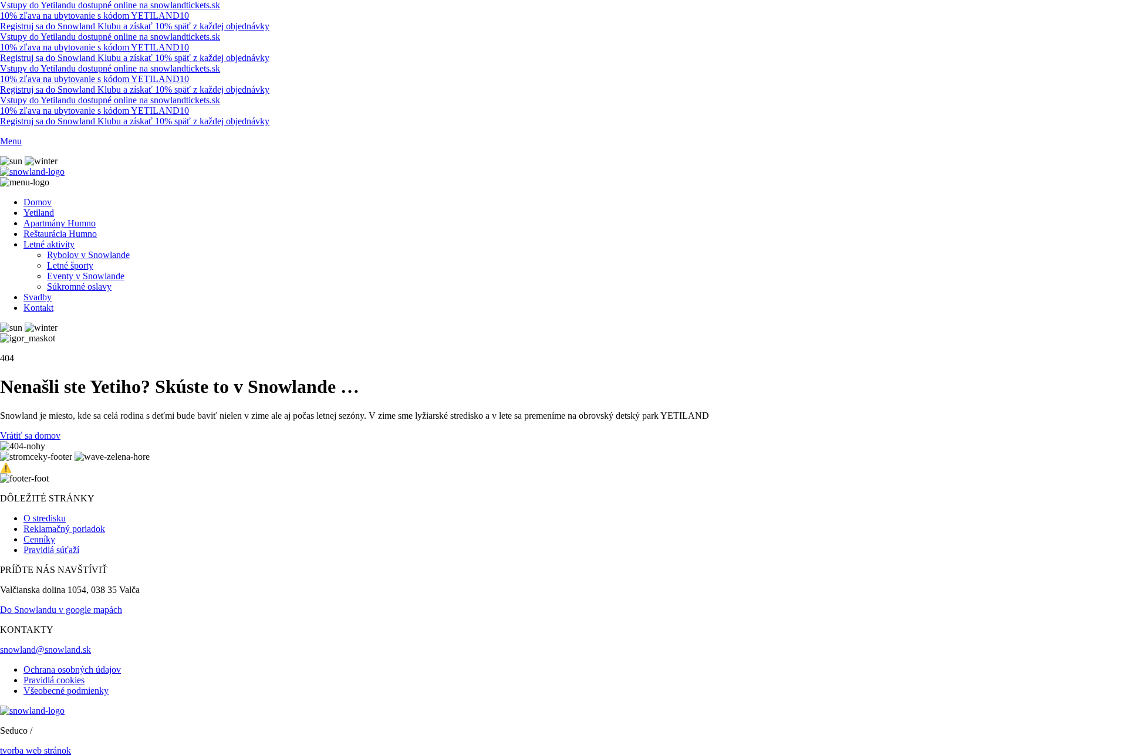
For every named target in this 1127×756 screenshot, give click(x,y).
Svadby (37, 297)
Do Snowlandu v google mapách (61, 610)
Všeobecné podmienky (66, 691)
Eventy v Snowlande (85, 276)
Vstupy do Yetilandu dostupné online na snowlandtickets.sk (110, 5)
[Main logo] (32, 172)
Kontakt (38, 308)
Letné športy (70, 265)
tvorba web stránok (35, 750)
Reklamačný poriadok (64, 529)
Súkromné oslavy (79, 286)
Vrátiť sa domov (30, 435)
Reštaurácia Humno (60, 234)
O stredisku (44, 518)
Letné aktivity (49, 244)
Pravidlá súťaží (51, 550)
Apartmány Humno (59, 223)
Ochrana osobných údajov (72, 669)
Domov (37, 202)
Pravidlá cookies (54, 680)
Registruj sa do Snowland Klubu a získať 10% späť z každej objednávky (134, 26)
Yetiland (38, 213)
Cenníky (39, 539)
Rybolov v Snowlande (88, 255)
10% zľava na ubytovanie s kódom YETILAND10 (94, 16)
